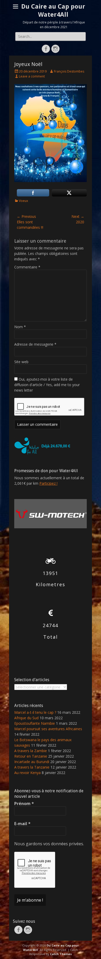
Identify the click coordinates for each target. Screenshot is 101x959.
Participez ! (48, 483)
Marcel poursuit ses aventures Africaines (48, 728)
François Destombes (69, 71)
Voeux (23, 201)
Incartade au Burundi (31, 761)
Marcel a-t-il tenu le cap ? (35, 712)
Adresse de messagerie (35, 344)
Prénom (24, 803)
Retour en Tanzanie (30, 756)
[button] (50, 446)
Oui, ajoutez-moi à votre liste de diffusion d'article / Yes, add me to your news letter (47, 385)
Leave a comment (32, 76)
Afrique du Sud (26, 717)
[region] (50, 446)
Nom (20, 326)
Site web (21, 361)
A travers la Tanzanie (31, 767)
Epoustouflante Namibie (34, 723)
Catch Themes (61, 954)
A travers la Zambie (30, 750)
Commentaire (27, 267)
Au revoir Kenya (27, 772)
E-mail (22, 823)
